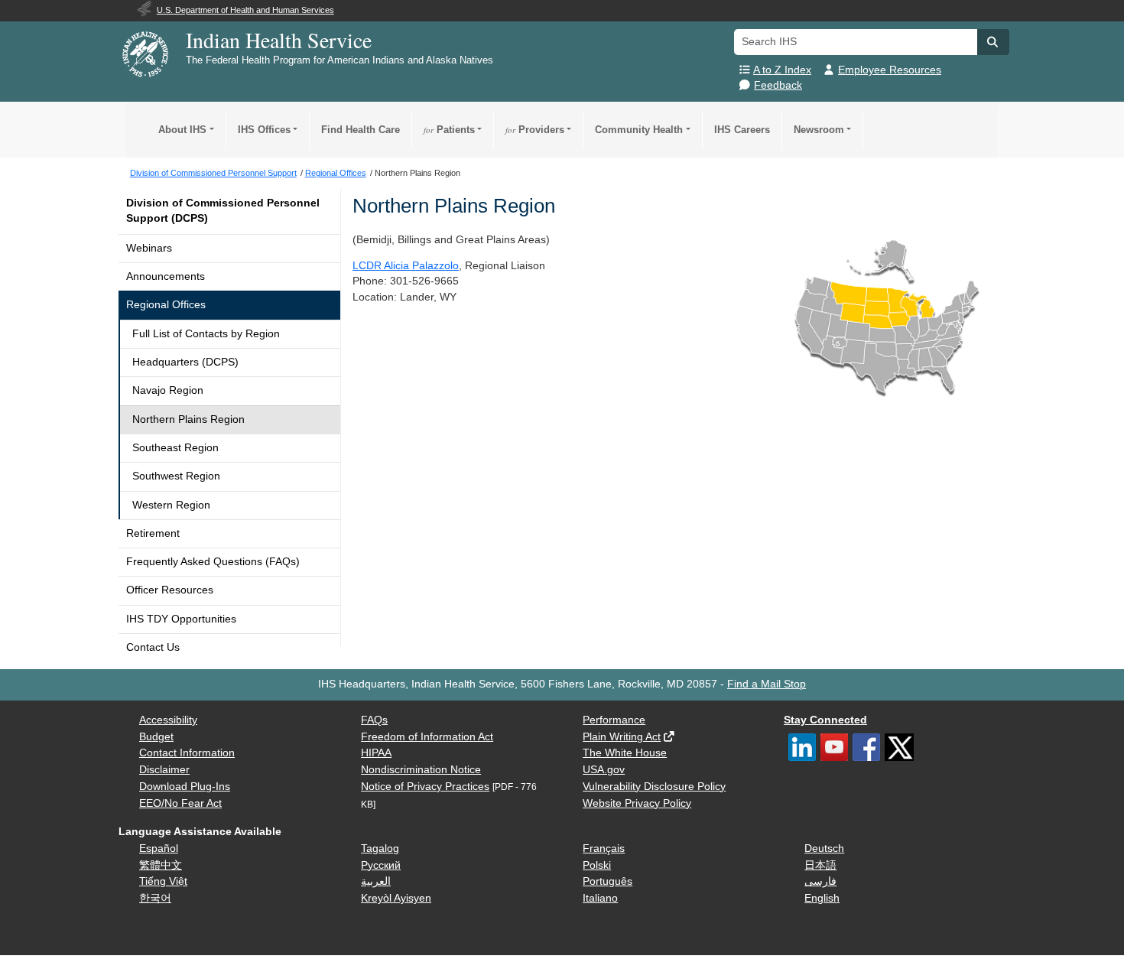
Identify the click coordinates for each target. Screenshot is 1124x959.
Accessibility (168, 720)
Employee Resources (889, 70)
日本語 (820, 865)
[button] (993, 42)
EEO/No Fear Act (180, 803)
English (822, 898)
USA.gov (604, 769)
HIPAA (376, 753)
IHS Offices (264, 129)
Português (607, 881)
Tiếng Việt (163, 881)
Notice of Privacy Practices (425, 786)
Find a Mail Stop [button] (766, 684)
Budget (156, 737)
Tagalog (380, 848)
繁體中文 (160, 865)
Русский (381, 865)
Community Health (639, 129)
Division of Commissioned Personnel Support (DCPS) (223, 210)
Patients (449, 129)
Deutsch (824, 848)
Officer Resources (169, 590)
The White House (625, 753)
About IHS (182, 129)
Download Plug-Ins (184, 786)
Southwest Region (176, 476)
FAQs (374, 720)
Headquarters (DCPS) (185, 362)
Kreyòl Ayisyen (396, 898)
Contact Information (187, 753)
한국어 (155, 898)
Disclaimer (164, 769)
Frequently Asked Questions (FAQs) (213, 561)
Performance (614, 720)
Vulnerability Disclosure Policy (654, 786)
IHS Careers (742, 129)
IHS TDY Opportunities (181, 619)
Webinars (149, 248)
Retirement (153, 533)
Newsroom (819, 129)
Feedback (778, 85)
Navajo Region (167, 390)
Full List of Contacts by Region (206, 334)
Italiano (600, 898)
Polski (597, 865)
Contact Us (153, 647)
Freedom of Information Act (427, 737)
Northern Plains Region (188, 419)
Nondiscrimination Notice (421, 769)
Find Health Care (360, 129)
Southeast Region (175, 447)
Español (158, 848)
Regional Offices (166, 304)
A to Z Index (782, 70)
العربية (376, 881)
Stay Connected (825, 720)
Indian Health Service (279, 39)
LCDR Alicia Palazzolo (405, 265)
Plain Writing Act (622, 737)
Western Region (171, 505)
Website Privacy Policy (637, 803)
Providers (534, 129)
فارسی (820, 881)
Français (604, 848)
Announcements (165, 276)
